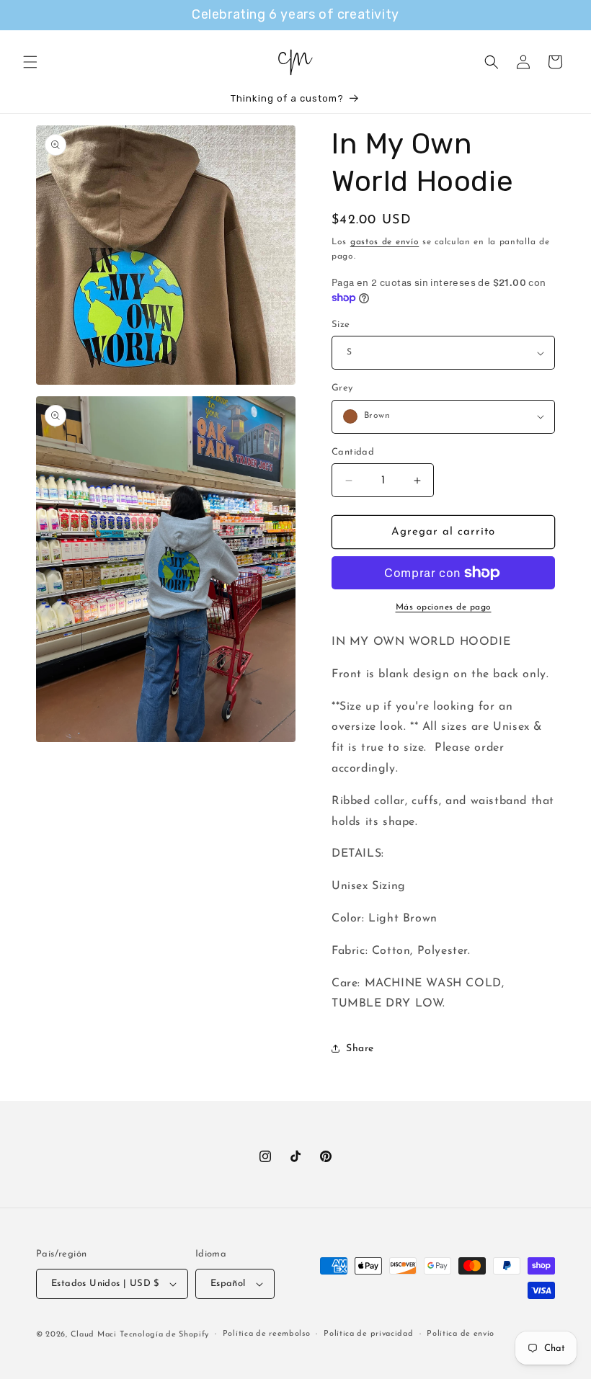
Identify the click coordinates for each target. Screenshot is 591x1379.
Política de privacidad (368, 1334)
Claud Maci (94, 1335)
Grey (342, 388)
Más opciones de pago (444, 607)
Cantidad (353, 452)
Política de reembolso (267, 1334)
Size (341, 324)
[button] (30, 62)
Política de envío (460, 1334)
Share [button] (360, 1048)
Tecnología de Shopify (164, 1335)
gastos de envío (384, 242)
